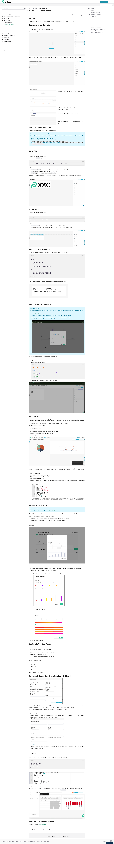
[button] (106, 5)
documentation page (42, 824)
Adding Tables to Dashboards (96, 20)
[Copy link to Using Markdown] (41, 210)
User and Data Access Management (10, 12)
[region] (57, 163)
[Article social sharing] (79, 15)
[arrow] (89, 14)
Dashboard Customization (9, 24)
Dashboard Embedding (7, 41)
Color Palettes (93, 23)
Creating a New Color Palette (96, 25)
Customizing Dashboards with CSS (97, 32)
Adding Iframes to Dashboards (96, 21)
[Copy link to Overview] (38, 19)
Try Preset (3, 841)
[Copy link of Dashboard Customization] (53, 11)
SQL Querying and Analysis (8, 29)
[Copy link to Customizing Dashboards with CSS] (56, 822)
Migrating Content (7, 39)
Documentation (34, 8)
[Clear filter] (25, 9)
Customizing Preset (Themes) (9, 33)
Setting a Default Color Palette (96, 27)
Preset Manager (38, 313)
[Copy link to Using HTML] (38, 151)
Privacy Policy (8, 841)
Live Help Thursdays (22, 841)
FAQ (4, 50)
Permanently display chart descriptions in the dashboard (98, 30)
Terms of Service (15, 841)
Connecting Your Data (7, 14)
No (52, 829)
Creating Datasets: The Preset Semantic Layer (12, 16)
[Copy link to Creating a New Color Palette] (52, 505)
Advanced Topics (6, 37)
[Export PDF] (81, 15)
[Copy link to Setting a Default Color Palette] (53, 644)
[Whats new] (111, 2)
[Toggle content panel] (86, 9)
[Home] (6, 1)
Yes (45, 829)
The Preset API (6, 43)
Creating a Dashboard (7, 20)
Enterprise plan (52, 510)
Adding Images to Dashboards (95, 14)
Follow (74, 15)
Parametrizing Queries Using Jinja (9, 35)
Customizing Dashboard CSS (9, 26)
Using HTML (94, 16)
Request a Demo (39, 841)
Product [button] (10, 4)
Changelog (5, 48)
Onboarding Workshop (31, 841)
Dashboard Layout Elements (95, 12)
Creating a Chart (6, 18)
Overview (92, 10)
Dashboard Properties (8, 22)
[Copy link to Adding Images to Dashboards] (53, 128)
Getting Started (4, 4)
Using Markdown (95, 18)
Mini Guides (5, 46)
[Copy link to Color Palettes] (41, 416)
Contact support (46, 841)
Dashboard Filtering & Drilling (9, 31)
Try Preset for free (104, 1)
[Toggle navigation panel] (27, 9)
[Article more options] (84, 15)
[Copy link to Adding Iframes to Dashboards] (53, 305)
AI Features (5, 45)
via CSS (55, 300)
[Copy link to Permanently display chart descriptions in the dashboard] (72, 676)
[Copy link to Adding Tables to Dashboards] (52, 250)
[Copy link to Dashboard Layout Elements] (51, 25)
